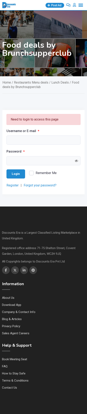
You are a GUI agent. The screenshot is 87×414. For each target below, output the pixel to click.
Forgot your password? (40, 185)
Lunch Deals (60, 82)
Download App (11, 305)
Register (12, 185)
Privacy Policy (11, 326)
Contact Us (9, 387)
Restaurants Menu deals (31, 82)
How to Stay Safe (13, 373)
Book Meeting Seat (14, 359)
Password (15, 151)
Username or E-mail (22, 131)
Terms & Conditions (15, 380)
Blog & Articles (12, 319)
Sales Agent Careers (15, 333)
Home (6, 82)
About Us (8, 298)
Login (16, 174)
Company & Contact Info (18, 312)
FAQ (4, 366)
